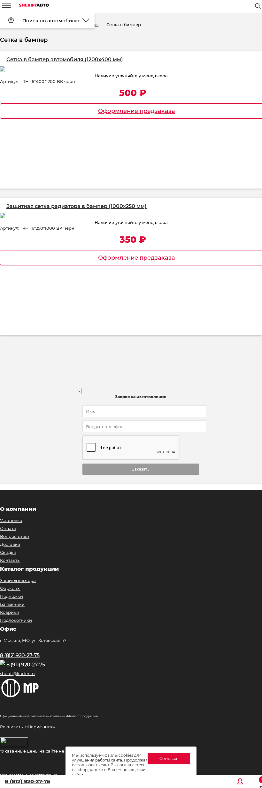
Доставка (10, 544)
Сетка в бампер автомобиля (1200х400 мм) (64, 59)
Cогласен (169, 758)
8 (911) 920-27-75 (25, 665)
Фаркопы (10, 588)
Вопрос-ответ (14, 536)
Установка (11, 520)
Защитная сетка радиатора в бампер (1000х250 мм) (76, 206)
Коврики (9, 612)
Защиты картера (18, 580)
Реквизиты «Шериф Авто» (28, 726)
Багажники (12, 604)
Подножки (11, 596)
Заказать (141, 469)
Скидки (8, 552)
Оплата (8, 528)
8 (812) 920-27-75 (27, 781)
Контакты (10, 560)
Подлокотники (16, 620)
